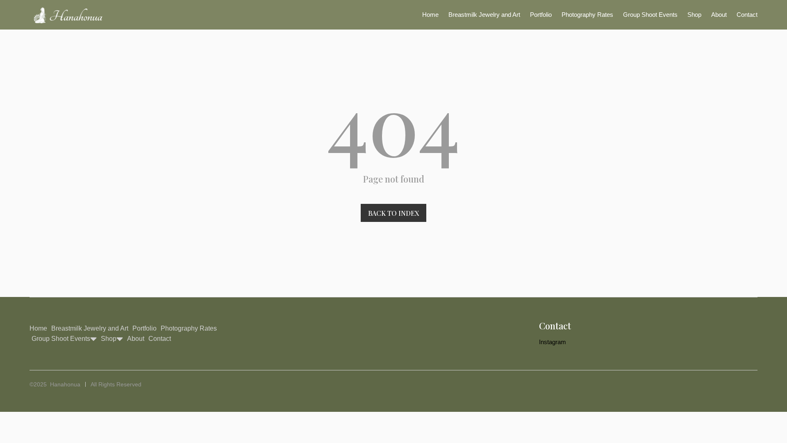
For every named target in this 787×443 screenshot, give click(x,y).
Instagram (552, 341)
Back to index (393, 213)
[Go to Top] (773, 429)
